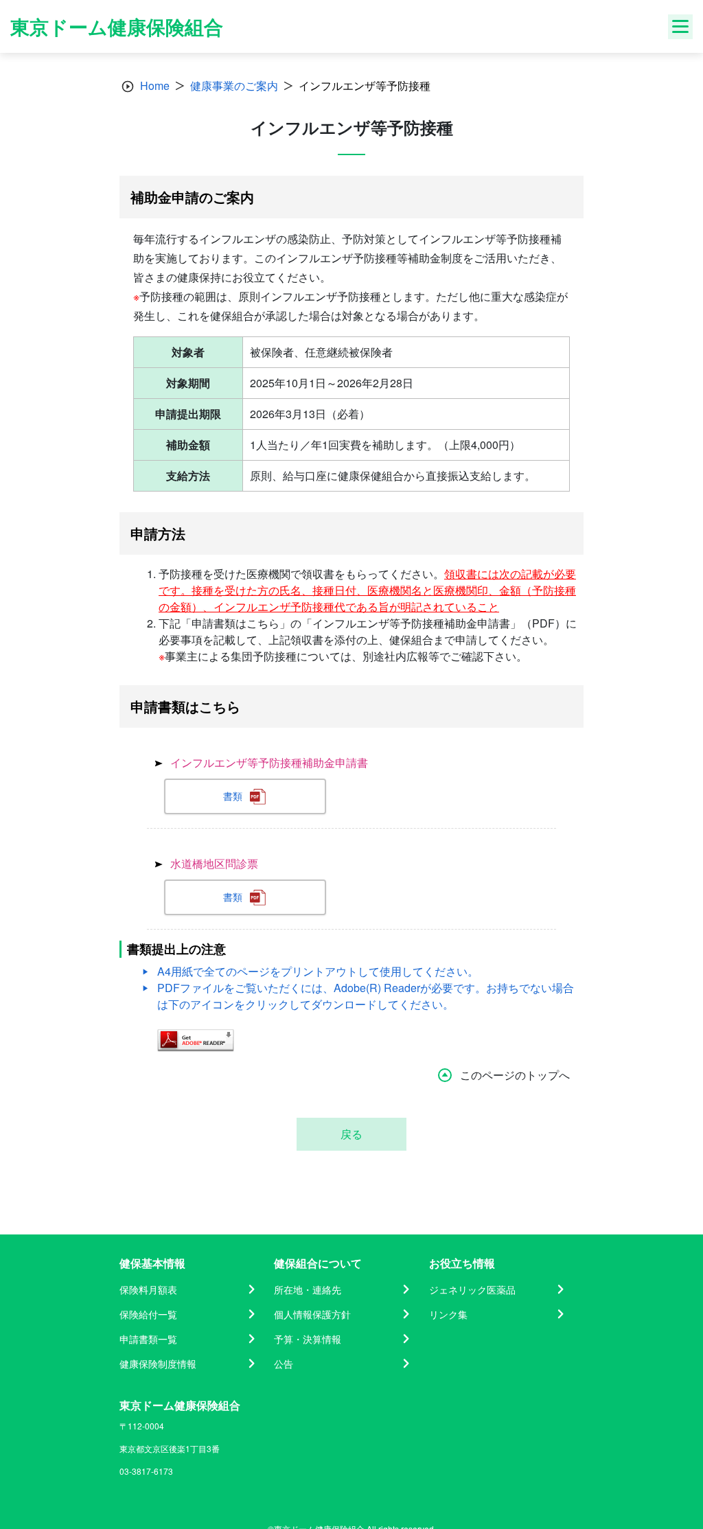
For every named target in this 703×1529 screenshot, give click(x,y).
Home (155, 85)
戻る (351, 1134)
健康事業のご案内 (234, 85)
